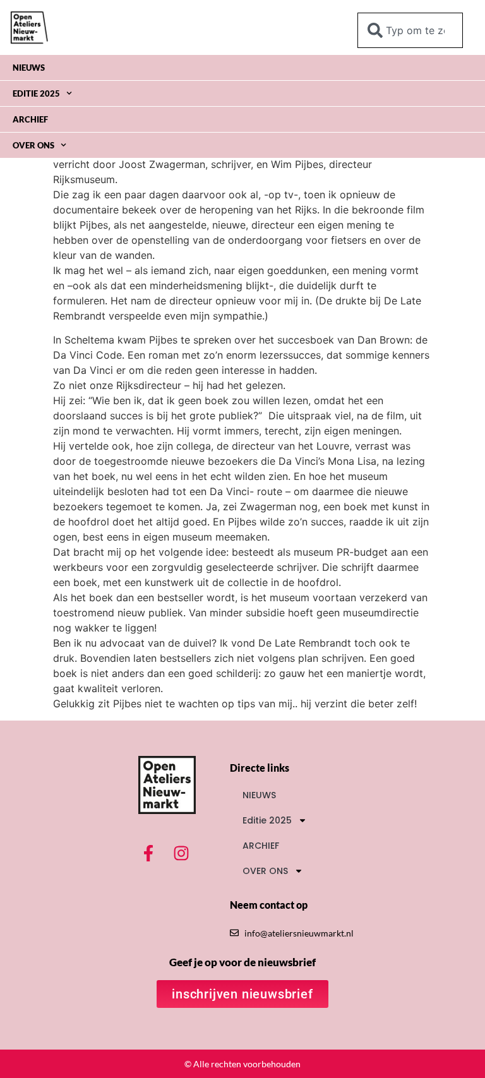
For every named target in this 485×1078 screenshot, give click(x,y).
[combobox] (410, 30)
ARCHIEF (30, 119)
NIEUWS (29, 68)
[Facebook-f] (148, 853)
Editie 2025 (36, 93)
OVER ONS (33, 145)
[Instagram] (181, 853)
